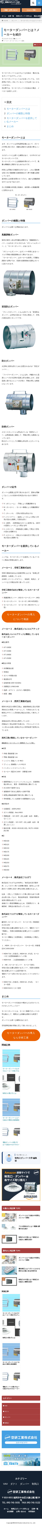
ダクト (7, 1411)
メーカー (6, 41)
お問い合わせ (21, 1511)
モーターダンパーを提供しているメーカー (20, 120)
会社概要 (10, 1511)
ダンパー (14, 20)
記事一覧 (11, 16)
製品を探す (37, 16)
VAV (6, 1406)
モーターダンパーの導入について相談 (21, 616)
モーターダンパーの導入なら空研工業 (21, 1035)
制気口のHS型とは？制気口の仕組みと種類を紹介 (29, 1238)
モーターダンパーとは (17, 108)
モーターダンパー (15, 41)
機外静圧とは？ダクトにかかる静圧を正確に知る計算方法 (29, 1270)
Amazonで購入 (31, 10)
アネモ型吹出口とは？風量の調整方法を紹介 (29, 1227)
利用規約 (31, 1511)
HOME (6, 20)
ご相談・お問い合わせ (11, 10)
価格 (22, 41)
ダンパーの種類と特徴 (17, 113)
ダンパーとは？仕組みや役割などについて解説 (29, 1216)
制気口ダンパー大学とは (24, 16)
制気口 (7, 1423)
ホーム (4, 16)
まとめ (9, 126)
